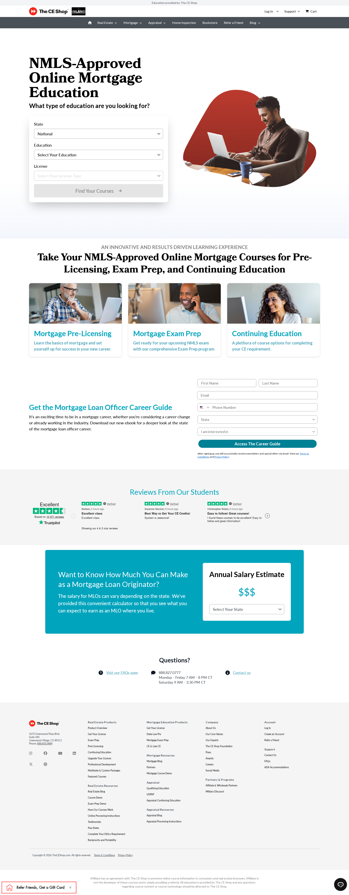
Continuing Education (99, 752)
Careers (209, 764)
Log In (267, 728)
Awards (209, 758)
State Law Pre (154, 734)
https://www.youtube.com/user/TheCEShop (62, 754)
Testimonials (94, 822)
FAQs (267, 761)
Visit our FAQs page (122, 672)
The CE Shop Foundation (219, 746)
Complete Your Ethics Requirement (106, 834)
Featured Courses (97, 776)
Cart (313, 11)
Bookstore (209, 22)
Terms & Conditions (104, 855)
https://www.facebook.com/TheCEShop (48, 754)
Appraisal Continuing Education (164, 800)
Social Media (212, 770)
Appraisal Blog (154, 815)
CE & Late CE (154, 746)
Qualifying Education (158, 788)
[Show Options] (314, 419)
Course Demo (95, 797)
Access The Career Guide (257, 443)
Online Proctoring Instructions (104, 816)
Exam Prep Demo (97, 803)
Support (290, 11)
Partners (151, 767)
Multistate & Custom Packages (104, 770)
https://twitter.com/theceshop (33, 765)
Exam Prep (93, 740)
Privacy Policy (221, 456)
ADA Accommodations (276, 767)
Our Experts (212, 740)
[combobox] (204, 407)
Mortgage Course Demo (159, 773)
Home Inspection (184, 22)
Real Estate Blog (96, 791)
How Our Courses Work (100, 809)
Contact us (242, 672)
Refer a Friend (233, 22)
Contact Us (270, 755)
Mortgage (130, 22)
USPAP (150, 794)
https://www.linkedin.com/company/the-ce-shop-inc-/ (77, 754)
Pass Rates (93, 828)
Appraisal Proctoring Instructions (164, 821)
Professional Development (102, 764)
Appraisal (155, 22)
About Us (211, 728)
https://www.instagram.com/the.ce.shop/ (33, 754)
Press (208, 752)
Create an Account (274, 734)
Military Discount (215, 791)
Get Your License (97, 734)
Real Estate (105, 22)
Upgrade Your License (99, 758)
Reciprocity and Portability (102, 840)
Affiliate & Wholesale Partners (221, 785)
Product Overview (97, 728)
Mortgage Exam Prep (158, 740)
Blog (253, 22)
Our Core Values (214, 734)
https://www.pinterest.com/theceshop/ (48, 765)
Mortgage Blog (154, 761)
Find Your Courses (94, 190)
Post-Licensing (95, 746)
